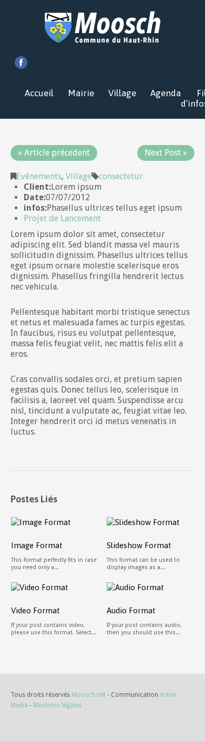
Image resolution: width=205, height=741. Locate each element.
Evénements (39, 176)
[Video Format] (39, 586)
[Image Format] (41, 521)
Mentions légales (57, 705)
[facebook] (21, 62)
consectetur (121, 176)
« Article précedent (54, 153)
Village (122, 93)
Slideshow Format (139, 545)
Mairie (81, 93)
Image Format (37, 545)
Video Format (35, 610)
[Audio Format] (135, 586)
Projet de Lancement (62, 218)
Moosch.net (88, 694)
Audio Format (131, 610)
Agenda (165, 93)
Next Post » (166, 153)
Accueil (39, 93)
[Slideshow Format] (143, 521)
